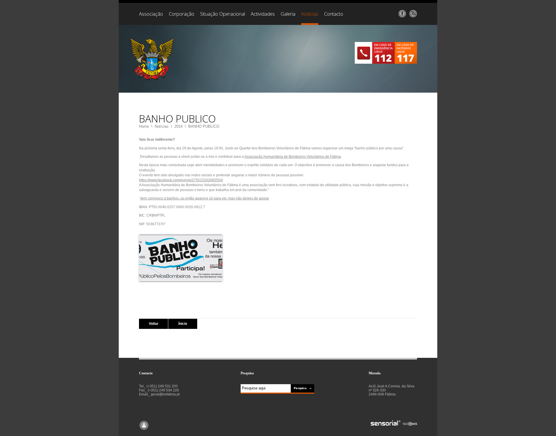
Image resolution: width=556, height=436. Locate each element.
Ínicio (182, 324)
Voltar (153, 324)
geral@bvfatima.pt (165, 394)
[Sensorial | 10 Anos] (394, 423)
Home (144, 126)
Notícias (162, 126)
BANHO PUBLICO (203, 126)
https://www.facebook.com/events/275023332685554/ (181, 180)
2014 (178, 126)
